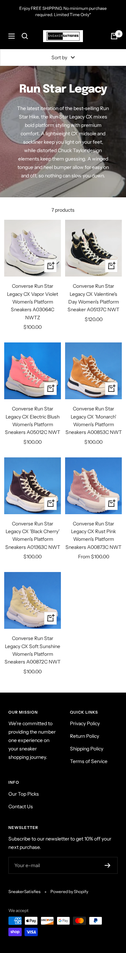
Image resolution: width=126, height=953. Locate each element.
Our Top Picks (23, 794)
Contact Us (20, 806)
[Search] (25, 36)
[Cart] (114, 36)
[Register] (108, 865)
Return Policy (84, 736)
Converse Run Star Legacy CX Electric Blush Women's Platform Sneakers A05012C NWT (32, 420)
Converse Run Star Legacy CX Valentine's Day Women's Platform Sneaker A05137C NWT (93, 298)
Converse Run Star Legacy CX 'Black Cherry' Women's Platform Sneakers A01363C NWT (32, 535)
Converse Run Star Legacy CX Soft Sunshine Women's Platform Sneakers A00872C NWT (33, 650)
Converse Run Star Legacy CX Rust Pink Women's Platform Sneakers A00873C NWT (93, 535)
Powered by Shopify (69, 891)
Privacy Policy (85, 723)
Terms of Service (88, 761)
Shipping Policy (86, 749)
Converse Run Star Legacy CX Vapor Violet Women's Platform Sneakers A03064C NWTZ (32, 302)
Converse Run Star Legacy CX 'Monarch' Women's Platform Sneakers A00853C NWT (93, 420)
